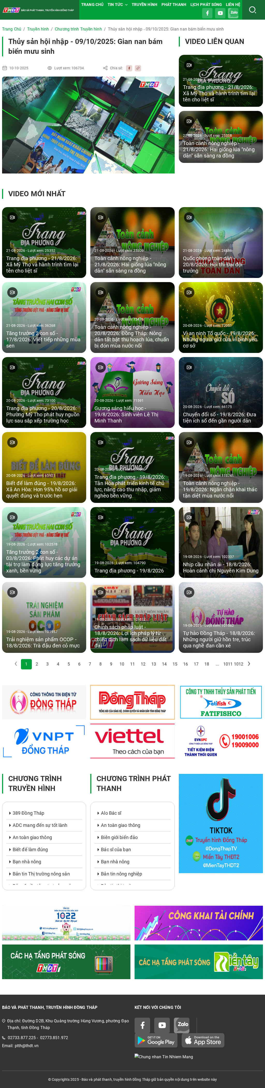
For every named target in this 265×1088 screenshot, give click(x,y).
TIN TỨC (115, 4)
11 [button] (132, 664)
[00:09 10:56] (88, 125)
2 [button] (37, 664)
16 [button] (185, 664)
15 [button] (175, 664)
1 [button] (26, 664)
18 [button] (206, 664)
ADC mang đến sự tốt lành (40, 825)
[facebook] (127, 68)
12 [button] (143, 664)
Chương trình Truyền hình (78, 29)
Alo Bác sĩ (111, 813)
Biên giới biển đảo (119, 837)
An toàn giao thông (32, 837)
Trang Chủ (11, 29)
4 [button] (58, 664)
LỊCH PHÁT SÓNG (206, 4)
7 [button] (90, 664)
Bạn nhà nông (27, 861)
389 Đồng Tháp (28, 813)
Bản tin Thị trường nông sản (41, 874)
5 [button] (69, 664)
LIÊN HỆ (233, 4)
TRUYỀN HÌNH (144, 4)
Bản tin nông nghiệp (121, 874)
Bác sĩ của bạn (116, 849)
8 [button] (100, 664)
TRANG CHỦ (92, 4)
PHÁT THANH (173, 4)
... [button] (217, 664)
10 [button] (122, 664)
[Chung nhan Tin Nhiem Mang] (199, 1057)
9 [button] (111, 664)
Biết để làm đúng (30, 849)
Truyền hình (38, 29)
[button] (249, 664)
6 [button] (79, 664)
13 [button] (153, 664)
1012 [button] (238, 664)
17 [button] (196, 664)
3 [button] (47, 664)
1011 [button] (228, 664)
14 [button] (164, 664)
